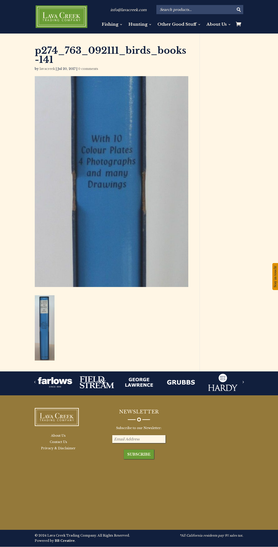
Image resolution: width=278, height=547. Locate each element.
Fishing (110, 25)
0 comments (88, 69)
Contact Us (58, 442)
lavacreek (47, 69)
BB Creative (65, 541)
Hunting (137, 25)
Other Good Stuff (177, 25)
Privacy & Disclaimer (58, 448)
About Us (217, 25)
